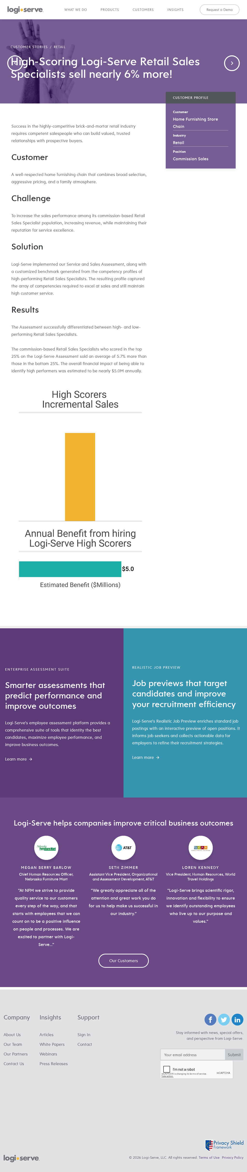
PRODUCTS (110, 9)
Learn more (16, 759)
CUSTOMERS (143, 9)
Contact (84, 1044)
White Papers (52, 1044)
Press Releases (54, 1063)
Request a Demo (219, 9)
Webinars (48, 1054)
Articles (47, 1034)
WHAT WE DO (75, 9)
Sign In (83, 1034)
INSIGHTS (175, 9)
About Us (12, 1034)
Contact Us (14, 1063)
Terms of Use (209, 1157)
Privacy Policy (232, 1157)
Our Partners (16, 1054)
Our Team (13, 1044)
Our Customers (123, 960)
